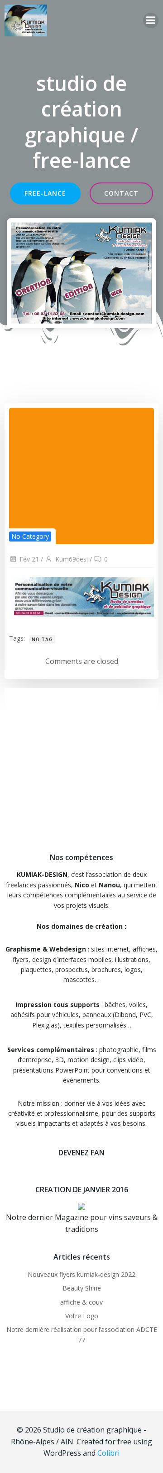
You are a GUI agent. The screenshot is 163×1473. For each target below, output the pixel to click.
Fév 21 (29, 559)
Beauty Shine (81, 1288)
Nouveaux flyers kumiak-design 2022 (81, 1274)
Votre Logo (81, 1315)
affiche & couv (81, 1302)
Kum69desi (71, 559)
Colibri (108, 1453)
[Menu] (150, 20)
